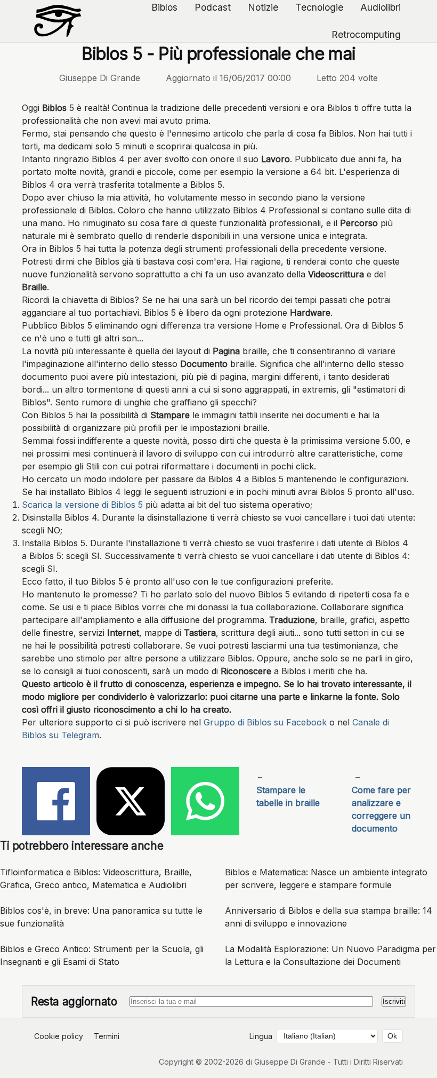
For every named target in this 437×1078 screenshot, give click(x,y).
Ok (392, 1036)
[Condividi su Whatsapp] (205, 803)
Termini (106, 1036)
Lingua (260, 1036)
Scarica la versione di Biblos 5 (82, 504)
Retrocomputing (366, 34)
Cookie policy (58, 1036)
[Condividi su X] (130, 803)
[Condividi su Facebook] (56, 803)
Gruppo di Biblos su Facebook (265, 722)
